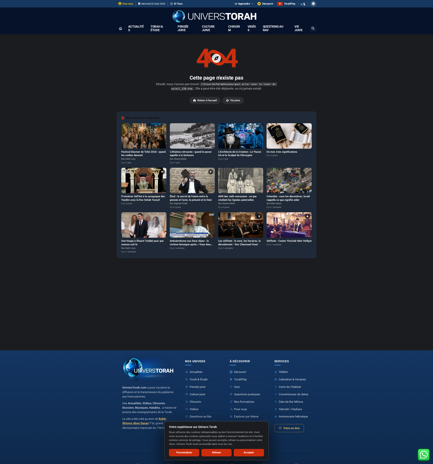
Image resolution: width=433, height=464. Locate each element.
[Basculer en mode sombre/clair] (313, 4)
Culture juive (208, 28)
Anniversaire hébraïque (293, 416)
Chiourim (234, 28)
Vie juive (298, 28)
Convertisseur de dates (293, 394)
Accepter (249, 452)
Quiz (237, 387)
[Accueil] (120, 28)
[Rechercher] (313, 28)
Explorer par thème (246, 416)
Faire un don (291, 428)
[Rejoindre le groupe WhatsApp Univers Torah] (423, 454)
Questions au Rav (273, 28)
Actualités (136, 28)
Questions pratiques (247, 394)
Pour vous (240, 409)
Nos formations (244, 401)
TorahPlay (240, 379)
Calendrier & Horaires (292, 379)
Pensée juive (183, 28)
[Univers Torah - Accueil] (216, 16)
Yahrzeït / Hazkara (290, 409)
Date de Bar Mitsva (291, 401)
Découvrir (240, 372)
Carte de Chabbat (290, 387)
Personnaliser (184, 452)
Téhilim (283, 372)
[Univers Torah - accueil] (149, 368)
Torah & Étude (157, 28)
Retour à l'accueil (207, 100)
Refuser (216, 452)
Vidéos (252, 28)
